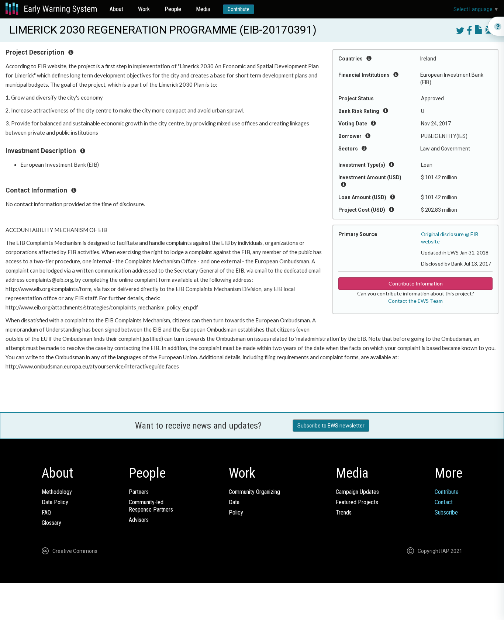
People (173, 9)
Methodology (57, 491)
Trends (344, 512)
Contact (444, 502)
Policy (236, 512)
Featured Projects (357, 502)
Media (203, 9)
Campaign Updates (357, 491)
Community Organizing (254, 491)
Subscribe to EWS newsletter (331, 426)
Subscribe (446, 512)
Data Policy (55, 502)
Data (234, 502)
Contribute (238, 9)
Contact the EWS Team (415, 301)
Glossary (51, 522)
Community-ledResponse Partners (151, 506)
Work (144, 9)
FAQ (46, 512)
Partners (139, 491)
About (116, 9)
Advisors (139, 519)
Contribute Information (416, 283)
